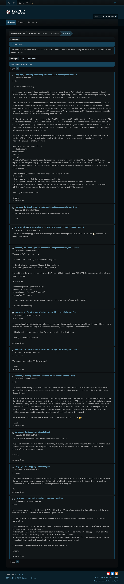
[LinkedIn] (112, 573)
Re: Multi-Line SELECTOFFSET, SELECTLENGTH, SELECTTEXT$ (56, 227)
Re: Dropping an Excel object (37, 432)
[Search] (104, 16)
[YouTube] (108, 573)
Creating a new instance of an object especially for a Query (49, 376)
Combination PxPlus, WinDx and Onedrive (44, 498)
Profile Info (14, 39)
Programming (21, 227)
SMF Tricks (19, 574)
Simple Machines (29, 578)
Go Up (114, 581)
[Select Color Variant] (115, 2)
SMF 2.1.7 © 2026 (13, 578)
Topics (22, 59)
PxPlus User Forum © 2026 (106, 577)
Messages (14, 59)
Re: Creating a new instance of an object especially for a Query (51, 207)
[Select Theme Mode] (32, 2)
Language (19, 74)
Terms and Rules (104, 581)
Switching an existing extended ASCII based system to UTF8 (51, 74)
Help (95, 581)
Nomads (18, 207)
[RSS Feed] (116, 573)
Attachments (31, 59)
